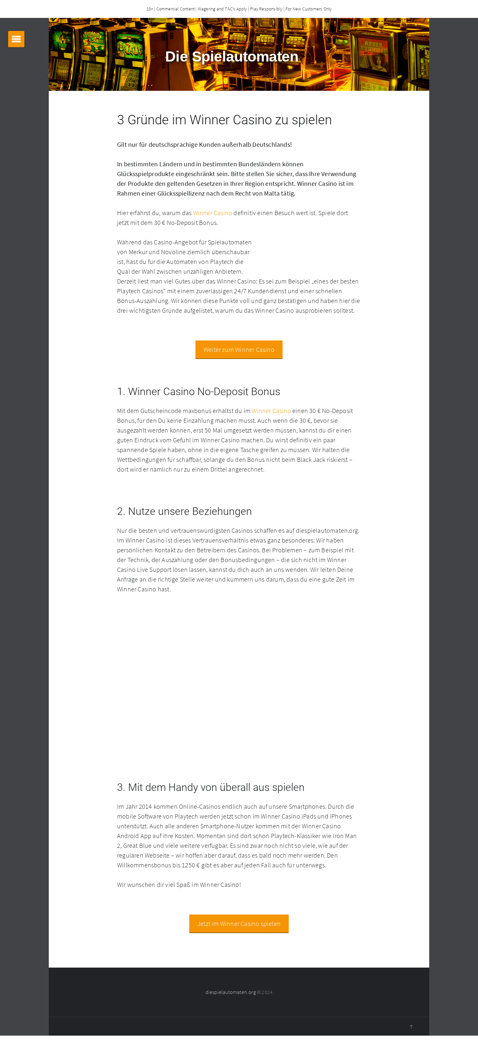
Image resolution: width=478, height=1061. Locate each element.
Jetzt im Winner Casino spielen (239, 923)
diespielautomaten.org (231, 992)
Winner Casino (212, 213)
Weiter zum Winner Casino (239, 349)
